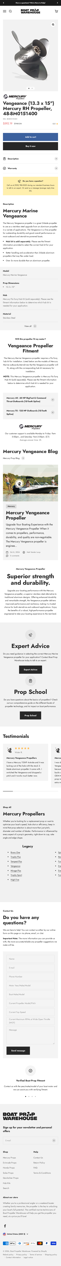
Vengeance (15, 866)
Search (6, 1188)
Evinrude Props (9, 1162)
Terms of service (36, 1254)
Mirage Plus (16, 870)
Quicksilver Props (11, 1177)
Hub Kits (6, 1183)
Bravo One (15, 852)
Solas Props (8, 1172)
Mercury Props (9, 1157)
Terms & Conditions (42, 1172)
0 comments (14, 555)
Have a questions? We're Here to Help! (30, 3)
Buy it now (31, 146)
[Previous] (3, 2)
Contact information (13, 1257)
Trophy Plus (16, 856)
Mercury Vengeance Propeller (27, 515)
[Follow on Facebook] (5, 1226)
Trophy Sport (16, 875)
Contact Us (38, 1157)
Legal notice (28, 1257)
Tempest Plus (16, 861)
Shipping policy (51, 1254)
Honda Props (9, 1167)
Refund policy (8, 1254)
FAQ (35, 1167)
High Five (15, 879)
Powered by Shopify (39, 1251)
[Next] (57, 2)
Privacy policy (21, 1254)
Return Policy (39, 1162)
